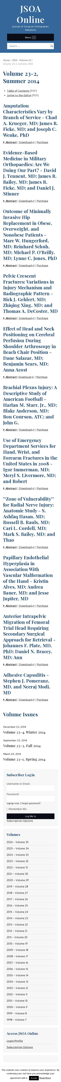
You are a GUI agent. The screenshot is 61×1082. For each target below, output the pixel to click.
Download (25, 142)
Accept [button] (34, 1078)
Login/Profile (15, 1040)
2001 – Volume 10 (17, 1000)
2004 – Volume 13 (17, 981)
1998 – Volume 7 (17, 1019)
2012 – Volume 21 (17, 930)
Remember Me (18, 808)
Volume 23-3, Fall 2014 (22, 746)
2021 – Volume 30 (17, 873)
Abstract (11, 142)
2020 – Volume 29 (18, 880)
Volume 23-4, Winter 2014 (24, 732)
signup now (13, 803)
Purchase (42, 142)
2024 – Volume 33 (18, 854)
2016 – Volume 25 (17, 905)
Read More (45, 1078)
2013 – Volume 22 (17, 924)
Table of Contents (18, 90)
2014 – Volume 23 (17, 918)
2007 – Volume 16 (17, 962)
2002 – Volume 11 (17, 994)
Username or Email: (18, 783)
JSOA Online (31, 14)
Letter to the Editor (19, 95)
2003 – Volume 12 (17, 988)
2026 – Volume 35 (18, 842)
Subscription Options (20, 820)
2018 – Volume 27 (17, 892)
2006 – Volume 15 (17, 968)
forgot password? (31, 803)
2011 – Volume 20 (17, 937)
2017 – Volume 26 (17, 899)
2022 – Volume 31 (17, 867)
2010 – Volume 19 (17, 943)
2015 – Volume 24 (17, 911)
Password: (13, 794)
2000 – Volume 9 (17, 1007)
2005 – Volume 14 (17, 975)
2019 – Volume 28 (17, 886)
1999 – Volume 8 (17, 1013)
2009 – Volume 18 (17, 949)
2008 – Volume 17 (17, 956)
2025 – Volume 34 (18, 848)
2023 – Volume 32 (18, 861)
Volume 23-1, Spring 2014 (24, 759)
